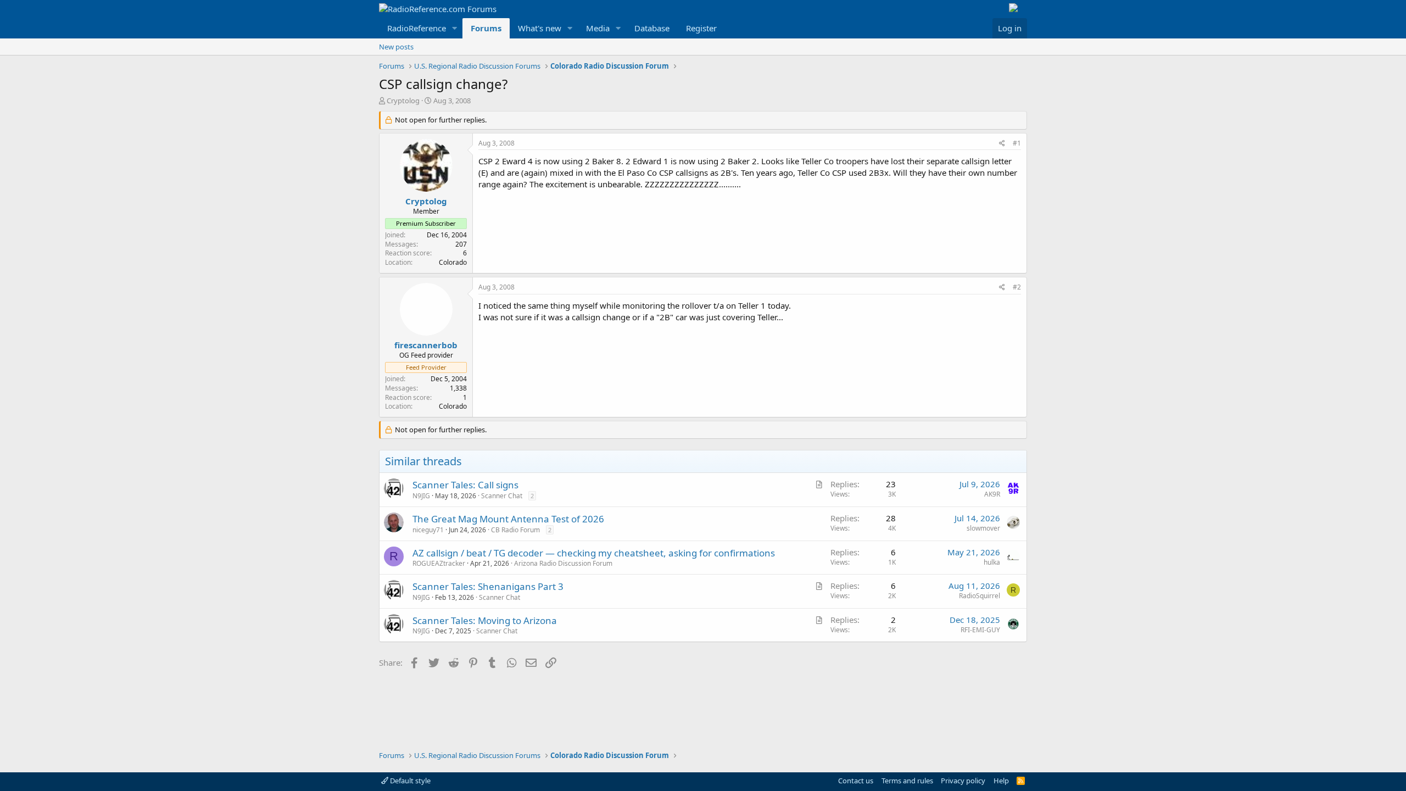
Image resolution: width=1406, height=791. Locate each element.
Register (701, 28)
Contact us (855, 781)
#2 (1017, 287)
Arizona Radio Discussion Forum (563, 563)
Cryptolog (403, 100)
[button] (454, 28)
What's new (539, 28)
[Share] (1002, 143)
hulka (992, 562)
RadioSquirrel (979, 595)
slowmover (983, 528)
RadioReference (416, 28)
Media (598, 28)
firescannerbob (425, 344)
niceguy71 (428, 529)
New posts (396, 47)
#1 (1017, 143)
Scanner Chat (501, 495)
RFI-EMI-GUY (980, 629)
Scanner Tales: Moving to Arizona (484, 620)
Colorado (453, 262)
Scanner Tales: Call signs (465, 484)
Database (651, 28)
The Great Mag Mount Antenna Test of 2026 (508, 519)
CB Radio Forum (515, 529)
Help (1001, 781)
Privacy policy (963, 781)
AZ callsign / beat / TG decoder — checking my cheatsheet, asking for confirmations (593, 553)
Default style (409, 781)
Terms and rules (907, 781)
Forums (486, 28)
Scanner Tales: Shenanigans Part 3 (487, 586)
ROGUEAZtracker (438, 563)
